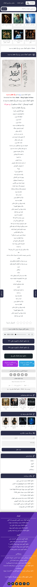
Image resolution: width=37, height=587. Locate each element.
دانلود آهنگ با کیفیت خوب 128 (17, 347)
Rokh (22, 389)
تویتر (22, 374)
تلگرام (10, 374)
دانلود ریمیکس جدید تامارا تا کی (18, 560)
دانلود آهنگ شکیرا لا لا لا (27, 495)
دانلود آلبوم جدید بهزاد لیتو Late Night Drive (22, 489)
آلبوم (32, 464)
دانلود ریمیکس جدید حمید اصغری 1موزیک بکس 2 (18, 558)
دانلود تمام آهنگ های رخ (18, 356)
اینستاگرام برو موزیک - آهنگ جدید (10, 364)
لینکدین (18, 374)
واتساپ (14, 374)
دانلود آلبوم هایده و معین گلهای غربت (24, 504)
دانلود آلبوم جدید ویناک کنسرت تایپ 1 (18, 547)
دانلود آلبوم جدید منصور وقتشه (18, 549)
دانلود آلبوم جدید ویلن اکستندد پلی (18, 539)
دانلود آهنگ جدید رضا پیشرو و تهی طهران (23, 498)
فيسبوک (9, 583)
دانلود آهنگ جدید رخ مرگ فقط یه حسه (19, 54)
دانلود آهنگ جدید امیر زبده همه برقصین (18, 531)
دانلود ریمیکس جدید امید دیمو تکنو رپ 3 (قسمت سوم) (18, 571)
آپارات (28, 583)
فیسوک (26, 374)
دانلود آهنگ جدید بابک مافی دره (18, 525)
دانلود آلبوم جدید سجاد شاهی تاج (25, 487)
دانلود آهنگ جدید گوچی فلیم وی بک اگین (18, 520)
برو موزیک (7, 104)
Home (33, 48)
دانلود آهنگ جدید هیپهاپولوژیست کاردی (23, 484)
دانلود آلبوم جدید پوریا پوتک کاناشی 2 (19, 544)
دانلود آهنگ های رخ (15, 389)
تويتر (16, 583)
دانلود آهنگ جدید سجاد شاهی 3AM (24, 492)
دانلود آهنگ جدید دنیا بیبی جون (25, 481)
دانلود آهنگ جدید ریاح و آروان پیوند (18, 528)
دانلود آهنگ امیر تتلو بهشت (26, 507)
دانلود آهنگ (20, 3)
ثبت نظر (18, 450)
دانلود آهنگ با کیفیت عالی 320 (17, 341)
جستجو (4, 9)
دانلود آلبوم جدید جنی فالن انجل (18, 542)
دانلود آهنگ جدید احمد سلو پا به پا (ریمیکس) (18, 563)
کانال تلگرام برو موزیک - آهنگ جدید (26, 364)
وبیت (18, 580)
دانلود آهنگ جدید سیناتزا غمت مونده (18, 523)
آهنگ (25, 385)
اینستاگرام (24, 583)
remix (32, 461)
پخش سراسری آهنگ (8, 3)
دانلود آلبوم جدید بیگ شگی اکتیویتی (24, 501)
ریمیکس (31, 469)
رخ (20, 95)
